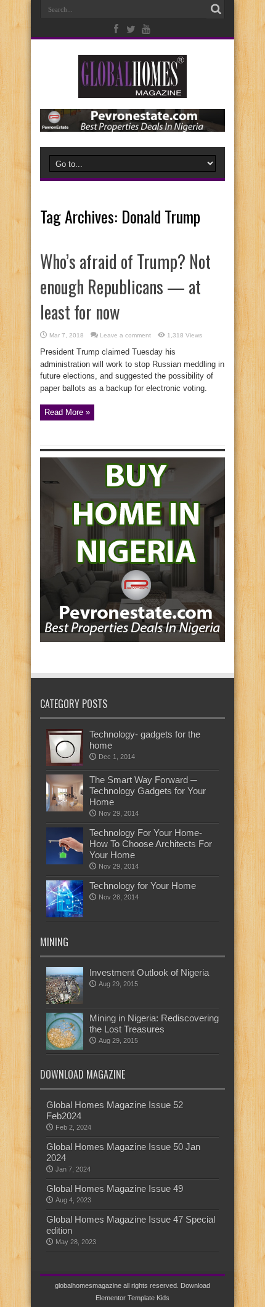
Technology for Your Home (142, 885)
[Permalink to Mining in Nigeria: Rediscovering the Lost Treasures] (64, 1047)
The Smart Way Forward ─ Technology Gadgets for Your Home (147, 790)
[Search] (215, 9)
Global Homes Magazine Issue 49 (114, 1188)
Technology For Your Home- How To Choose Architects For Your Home (150, 843)
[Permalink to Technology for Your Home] (64, 914)
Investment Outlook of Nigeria (149, 972)
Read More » (67, 412)
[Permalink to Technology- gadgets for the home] (64, 763)
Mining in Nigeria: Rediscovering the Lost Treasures (154, 1023)
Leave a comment (125, 335)
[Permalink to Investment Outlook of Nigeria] (64, 1001)
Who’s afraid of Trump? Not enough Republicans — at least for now (125, 286)
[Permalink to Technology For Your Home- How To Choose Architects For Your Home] (64, 861)
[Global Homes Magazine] (132, 88)
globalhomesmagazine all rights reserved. (117, 1285)
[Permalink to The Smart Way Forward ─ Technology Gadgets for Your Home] (64, 808)
